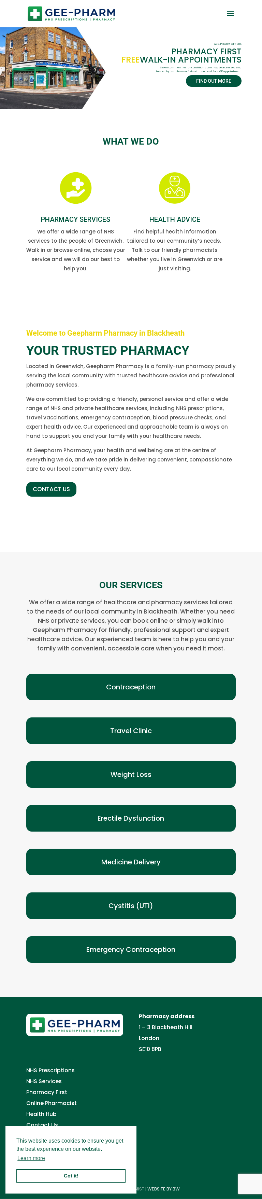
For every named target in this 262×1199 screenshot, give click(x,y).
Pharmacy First (46, 1092)
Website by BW (163, 1189)
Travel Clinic (131, 731)
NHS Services (44, 1081)
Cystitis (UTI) (130, 906)
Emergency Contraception (130, 949)
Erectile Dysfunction (131, 818)
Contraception (131, 687)
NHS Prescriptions (50, 1070)
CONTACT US (51, 489)
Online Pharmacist (51, 1103)
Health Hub (41, 1114)
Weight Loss (131, 774)
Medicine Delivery (131, 862)
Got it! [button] (71, 1175)
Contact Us (42, 1125)
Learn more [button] (31, 1158)
